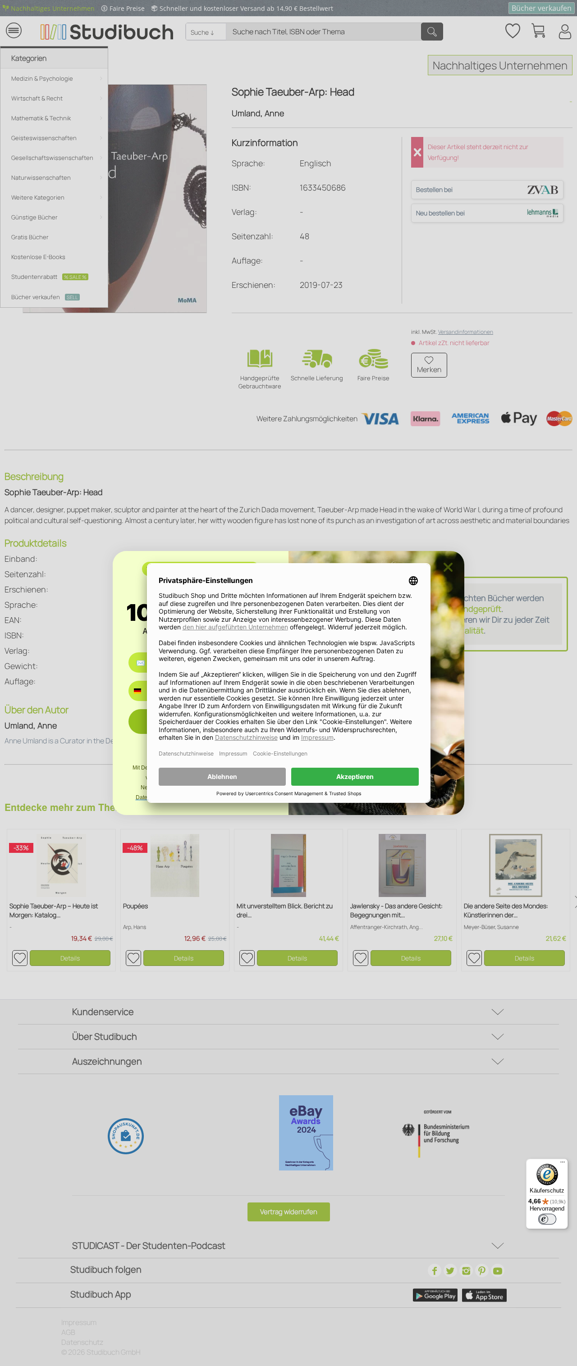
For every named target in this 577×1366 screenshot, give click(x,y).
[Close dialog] (448, 567)
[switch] (547, 1219)
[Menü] (562, 1164)
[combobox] (144, 691)
